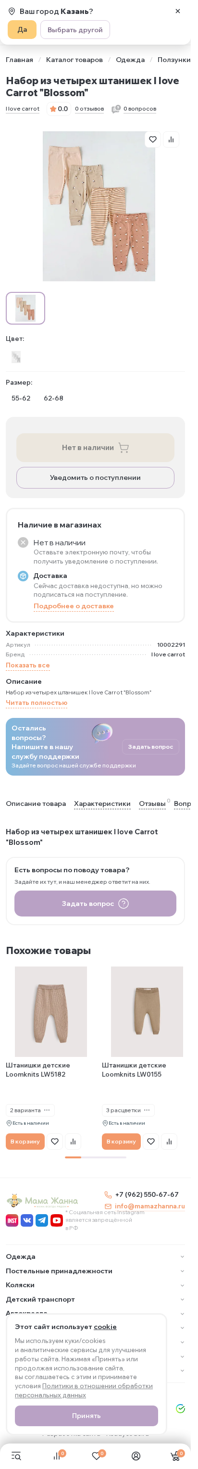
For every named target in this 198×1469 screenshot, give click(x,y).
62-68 (53, 398)
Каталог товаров (74, 59)
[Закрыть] (178, 11)
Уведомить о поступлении (95, 477)
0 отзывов (89, 108)
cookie (105, 1326)
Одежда (130, 59)
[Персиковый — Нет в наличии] (16, 357)
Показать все (28, 665)
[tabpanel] (51, 1058)
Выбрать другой (75, 29)
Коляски (20, 1285)
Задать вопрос (150, 746)
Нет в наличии (88, 447)
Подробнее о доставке (74, 606)
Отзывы (152, 803)
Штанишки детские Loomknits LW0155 (134, 1070)
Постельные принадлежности (59, 1271)
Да (22, 29)
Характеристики (102, 803)
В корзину (25, 1141)
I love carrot (22, 108)
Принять (86, 1415)
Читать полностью (36, 702)
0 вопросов (140, 108)
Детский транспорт (40, 1299)
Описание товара (36, 803)
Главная (19, 59)
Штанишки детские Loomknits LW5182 (38, 1070)
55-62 (21, 398)
